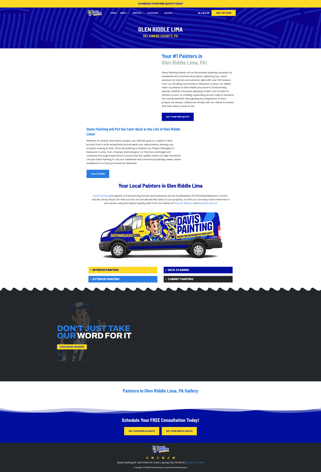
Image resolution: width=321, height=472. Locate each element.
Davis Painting (101, 195)
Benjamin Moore (207, 203)
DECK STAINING (178, 270)
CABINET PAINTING (180, 279)
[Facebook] (199, 13)
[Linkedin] (208, 13)
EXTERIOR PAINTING (106, 279)
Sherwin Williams (183, 203)
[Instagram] (201, 13)
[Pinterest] (204, 13)
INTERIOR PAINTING (106, 270)
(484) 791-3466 (195, 462)
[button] (128, 13)
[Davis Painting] (94, 12)
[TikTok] (206, 13)
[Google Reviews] (147, 458)
